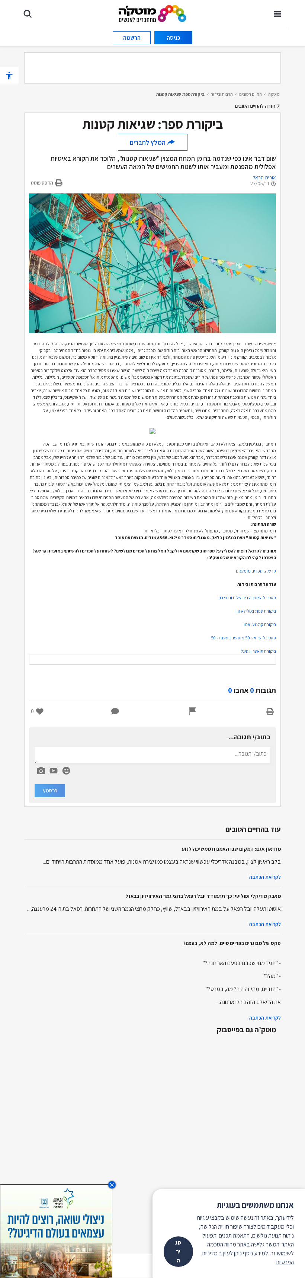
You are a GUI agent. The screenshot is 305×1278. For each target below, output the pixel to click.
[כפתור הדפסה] (270, 711)
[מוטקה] (152, 13)
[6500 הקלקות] (56, 1230)
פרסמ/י (50, 790)
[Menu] (277, 14)
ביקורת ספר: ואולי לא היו (255, 611)
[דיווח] (192, 711)
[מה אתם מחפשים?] (27, 14)
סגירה (178, 1251)
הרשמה (132, 38)
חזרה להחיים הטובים (255, 105)
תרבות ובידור (222, 94)
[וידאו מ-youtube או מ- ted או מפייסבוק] (53, 770)
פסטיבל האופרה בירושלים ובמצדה (247, 597)
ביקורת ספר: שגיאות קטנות (180, 94)
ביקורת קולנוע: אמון (259, 624)
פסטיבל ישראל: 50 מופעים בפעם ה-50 (243, 637)
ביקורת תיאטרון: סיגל (258, 651)
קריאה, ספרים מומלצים (256, 571)
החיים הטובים (250, 94)
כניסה (173, 38)
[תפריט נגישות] (9, 75)
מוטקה (274, 94)
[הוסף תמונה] (41, 769)
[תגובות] (115, 711)
